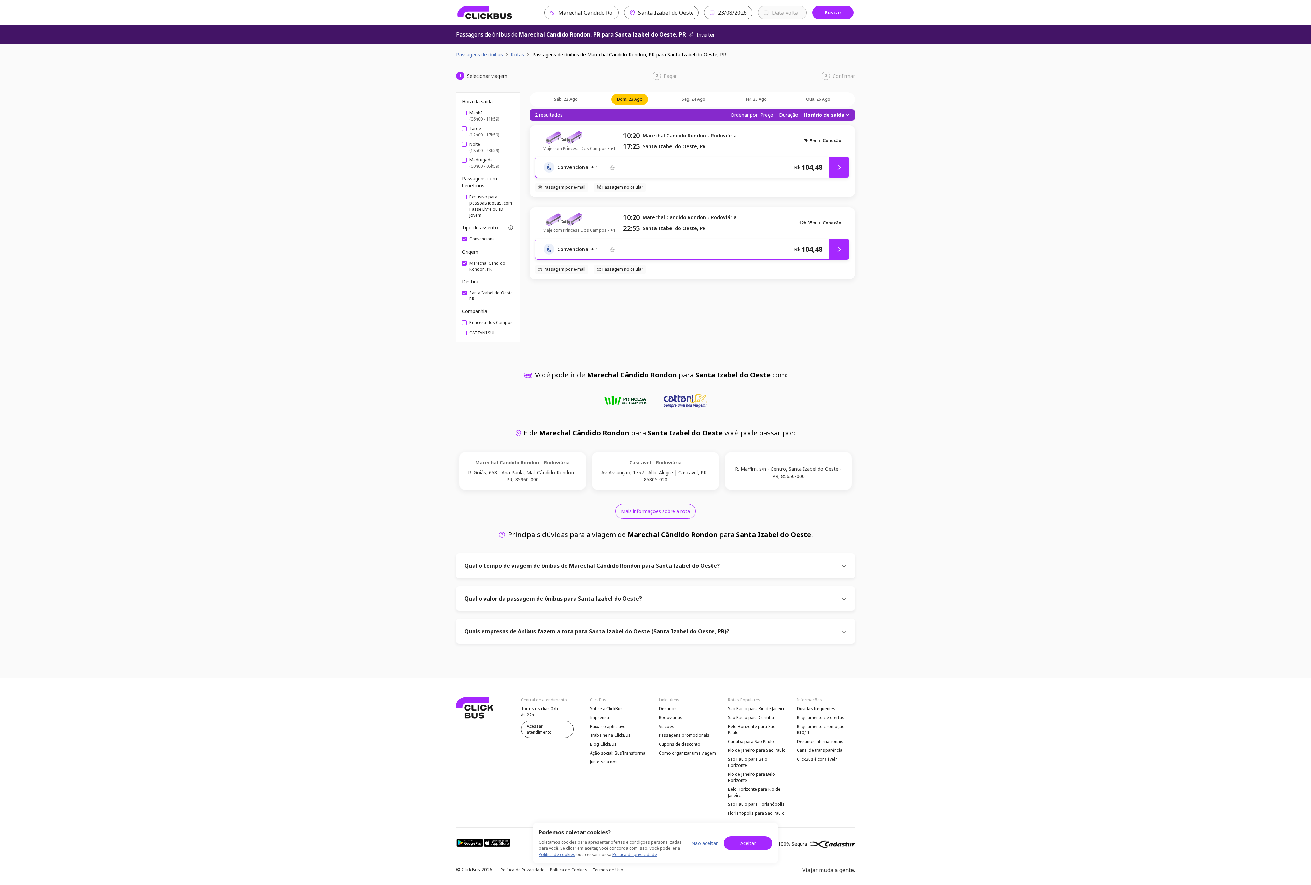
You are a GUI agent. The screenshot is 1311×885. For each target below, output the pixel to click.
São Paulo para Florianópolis (756, 804)
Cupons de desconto (679, 744)
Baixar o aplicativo (608, 726)
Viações (666, 726)
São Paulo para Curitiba (751, 717)
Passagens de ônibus (479, 54)
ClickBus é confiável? (817, 759)
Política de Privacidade (523, 870)
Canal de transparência (819, 750)
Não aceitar (704, 843)
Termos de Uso (608, 870)
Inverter (706, 34)
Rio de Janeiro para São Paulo (757, 750)
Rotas (517, 54)
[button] (832, 141)
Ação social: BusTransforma (617, 753)
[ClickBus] (484, 12)
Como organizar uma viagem (687, 753)
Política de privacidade (634, 854)
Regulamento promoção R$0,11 (821, 729)
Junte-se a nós (604, 762)
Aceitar (748, 843)
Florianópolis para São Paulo (756, 813)
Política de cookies (557, 854)
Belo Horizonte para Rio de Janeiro (754, 792)
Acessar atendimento (539, 729)
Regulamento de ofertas (820, 717)
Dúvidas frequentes (816, 709)
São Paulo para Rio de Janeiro (757, 709)
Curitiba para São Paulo (751, 741)
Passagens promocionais (684, 735)
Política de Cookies (568, 870)
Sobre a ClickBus (606, 709)
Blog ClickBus (603, 744)
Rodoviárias (670, 717)
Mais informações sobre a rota (655, 511)
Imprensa (599, 717)
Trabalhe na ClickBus (610, 735)
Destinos (668, 709)
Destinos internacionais (820, 741)
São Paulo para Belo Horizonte (747, 762)
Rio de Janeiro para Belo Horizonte (751, 777)
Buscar (832, 12)
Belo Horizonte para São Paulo (752, 729)
